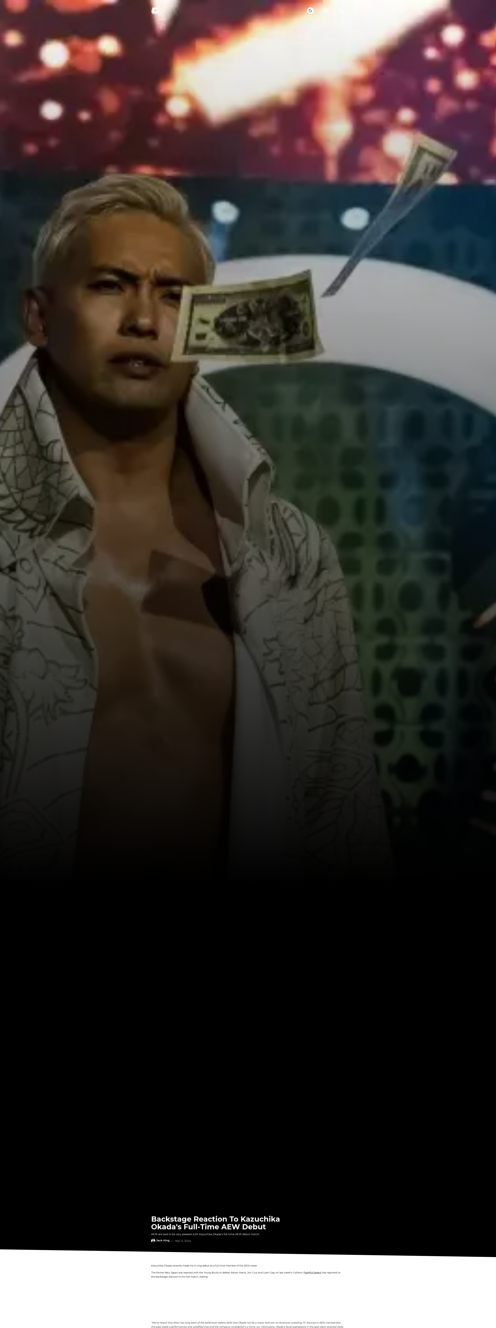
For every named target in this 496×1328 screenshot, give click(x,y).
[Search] (326, 10)
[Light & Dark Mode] (310, 10)
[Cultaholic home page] (229, 10)
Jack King (162, 1240)
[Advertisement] (248, 1300)
